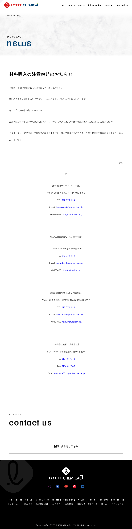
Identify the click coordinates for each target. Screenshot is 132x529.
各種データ (92, 502)
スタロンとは (42, 502)
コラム (104, 502)
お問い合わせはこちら (66, 446)
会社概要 (69, 502)
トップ (11, 502)
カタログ (56, 502)
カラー (19, 502)
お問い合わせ (117, 502)
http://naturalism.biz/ (72, 214)
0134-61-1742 (68, 359)
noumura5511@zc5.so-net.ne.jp (69, 373)
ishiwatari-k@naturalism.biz (69, 207)
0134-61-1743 (68, 366)
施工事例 (28, 502)
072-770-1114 (68, 200)
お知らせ (81, 502)
